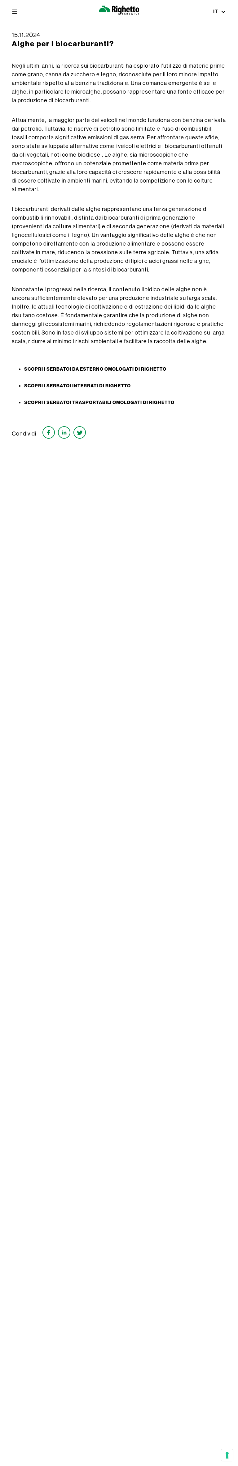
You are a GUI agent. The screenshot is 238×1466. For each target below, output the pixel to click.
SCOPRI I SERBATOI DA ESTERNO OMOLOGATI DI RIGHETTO (95, 369)
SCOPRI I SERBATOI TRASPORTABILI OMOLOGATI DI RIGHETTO (99, 402)
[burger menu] (14, 11)
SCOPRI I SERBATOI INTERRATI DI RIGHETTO (77, 386)
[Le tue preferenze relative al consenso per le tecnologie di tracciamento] (227, 1455)
